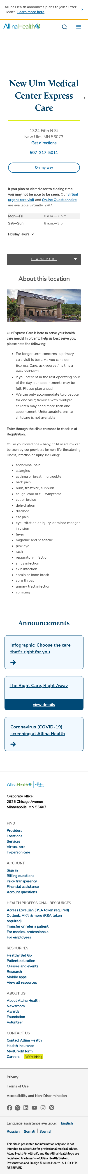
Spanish (45, 1131)
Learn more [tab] (44, 259)
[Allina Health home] (21, 27)
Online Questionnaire (59, 199)
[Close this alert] (82, 9)
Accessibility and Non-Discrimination (37, 1095)
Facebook (9, 1108)
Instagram (43, 1107)
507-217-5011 (44, 152)
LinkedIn (26, 1107)
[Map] (44, 69)
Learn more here (30, 11)
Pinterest (52, 1107)
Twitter (18, 1108)
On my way (44, 167)
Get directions (44, 143)
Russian (13, 1131)
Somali (29, 1131)
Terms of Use (18, 1086)
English (67, 1123)
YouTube (34, 1107)
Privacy (12, 1077)
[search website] (64, 27)
